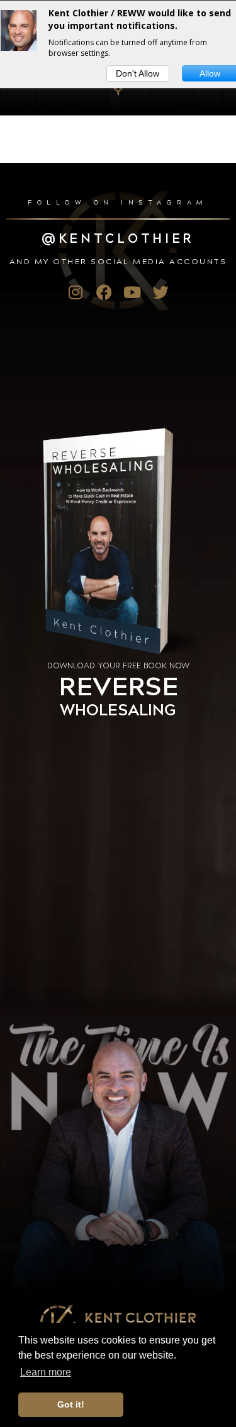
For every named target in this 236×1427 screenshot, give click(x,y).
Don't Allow (137, 73)
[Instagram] (76, 292)
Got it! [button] (70, 1404)
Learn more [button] (45, 1372)
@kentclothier (118, 237)
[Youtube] (132, 292)
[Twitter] (161, 292)
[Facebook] (104, 292)
